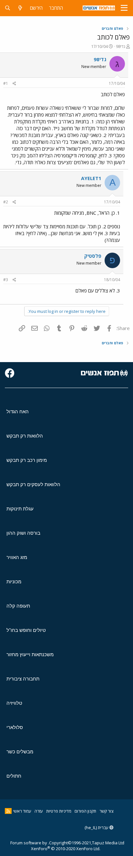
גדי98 (120, 46)
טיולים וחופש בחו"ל (26, 630)
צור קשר (106, 811)
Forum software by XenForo (55, 845)
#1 (5, 83)
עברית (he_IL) (97, 827)
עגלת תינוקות (20, 508)
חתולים (13, 776)
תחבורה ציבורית (22, 678)
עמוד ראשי (22, 811)
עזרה (39, 811)
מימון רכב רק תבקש (26, 460)
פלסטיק (92, 256)
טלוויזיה (14, 703)
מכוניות (13, 581)
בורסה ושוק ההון (23, 533)
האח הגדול (17, 411)
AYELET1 (91, 178)
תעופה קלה (18, 606)
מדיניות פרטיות (58, 811)
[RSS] (8, 811)
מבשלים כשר (19, 751)
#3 (5, 279)
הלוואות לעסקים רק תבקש (33, 484)
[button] (124, 8)
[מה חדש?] (20, 8)
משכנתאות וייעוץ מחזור (30, 654)
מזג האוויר (16, 557)
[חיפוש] (7, 8)
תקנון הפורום (85, 811)
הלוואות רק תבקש (24, 436)
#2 (5, 202)
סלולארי (14, 727)
